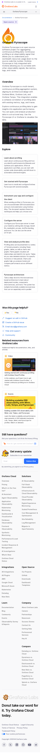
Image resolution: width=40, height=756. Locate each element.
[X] (10, 744)
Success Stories (28, 622)
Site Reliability (27, 519)
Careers (25, 611)
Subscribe (31, 461)
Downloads (26, 579)
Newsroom (26, 618)
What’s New (6, 555)
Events (4, 618)
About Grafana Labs (30, 607)
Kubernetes (6, 590)
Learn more (32, 2)
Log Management (29, 523)
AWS (3, 579)
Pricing (4, 484)
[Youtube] (29, 744)
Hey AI (24, 638)
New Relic (6, 597)
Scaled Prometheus (29, 509)
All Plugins (6, 575)
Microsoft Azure (8, 586)
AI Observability (28, 481)
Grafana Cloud (22, 710)
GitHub (24, 575)
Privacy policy (29, 467)
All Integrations (8, 572)
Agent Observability (9, 498)
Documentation (7, 17)
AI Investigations (8, 551)
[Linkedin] (17, 744)
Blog (3, 611)
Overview (5, 481)
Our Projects (26, 572)
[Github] (23, 744)
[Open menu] (36, 6)
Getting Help (27, 629)
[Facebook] (4, 744)
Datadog (5, 593)
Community (6, 614)
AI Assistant (6, 494)
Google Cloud (7, 582)
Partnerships (27, 614)
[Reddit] (36, 744)
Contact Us (26, 625)
